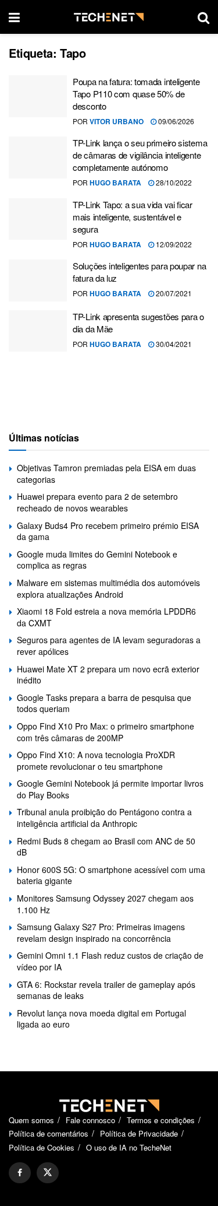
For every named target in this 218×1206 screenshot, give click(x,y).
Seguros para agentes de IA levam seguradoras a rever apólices (109, 645)
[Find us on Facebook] (20, 1172)
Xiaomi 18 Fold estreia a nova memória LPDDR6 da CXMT (106, 617)
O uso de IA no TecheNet (128, 1147)
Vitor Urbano (117, 121)
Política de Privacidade (139, 1133)
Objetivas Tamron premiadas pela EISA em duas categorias (106, 473)
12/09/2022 (173, 244)
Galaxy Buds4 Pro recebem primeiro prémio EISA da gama (108, 531)
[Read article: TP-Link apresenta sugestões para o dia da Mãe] (38, 331)
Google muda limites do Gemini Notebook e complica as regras (97, 560)
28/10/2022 (173, 182)
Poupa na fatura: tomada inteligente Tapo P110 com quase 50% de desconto (136, 93)
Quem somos (31, 1120)
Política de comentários (48, 1133)
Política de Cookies (41, 1147)
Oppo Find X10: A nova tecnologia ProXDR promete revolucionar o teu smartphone (96, 760)
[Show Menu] (14, 17)
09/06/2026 (175, 121)
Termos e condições (161, 1120)
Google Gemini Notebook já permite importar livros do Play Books (110, 789)
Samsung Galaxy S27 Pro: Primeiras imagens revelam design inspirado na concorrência (101, 932)
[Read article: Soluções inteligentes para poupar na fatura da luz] (38, 281)
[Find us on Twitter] (48, 1172)
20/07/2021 (173, 293)
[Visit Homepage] (109, 17)
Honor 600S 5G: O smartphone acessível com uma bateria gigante (111, 875)
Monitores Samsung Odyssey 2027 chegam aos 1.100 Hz (105, 904)
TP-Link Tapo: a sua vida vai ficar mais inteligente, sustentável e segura (132, 216)
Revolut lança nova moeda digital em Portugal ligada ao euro (101, 1018)
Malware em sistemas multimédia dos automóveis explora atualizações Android (108, 588)
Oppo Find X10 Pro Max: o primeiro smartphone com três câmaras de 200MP (105, 732)
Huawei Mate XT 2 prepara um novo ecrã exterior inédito (108, 674)
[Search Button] (203, 17)
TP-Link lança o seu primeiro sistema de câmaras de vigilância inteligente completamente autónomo (140, 154)
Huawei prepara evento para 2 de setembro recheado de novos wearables (97, 502)
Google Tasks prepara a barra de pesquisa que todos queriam (104, 703)
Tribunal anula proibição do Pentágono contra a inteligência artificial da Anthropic (104, 817)
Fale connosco (90, 1120)
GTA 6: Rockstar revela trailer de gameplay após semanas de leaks (106, 990)
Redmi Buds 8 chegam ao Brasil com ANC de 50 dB (106, 846)
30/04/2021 (173, 344)
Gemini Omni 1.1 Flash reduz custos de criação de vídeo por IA (110, 961)
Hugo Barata (115, 182)
